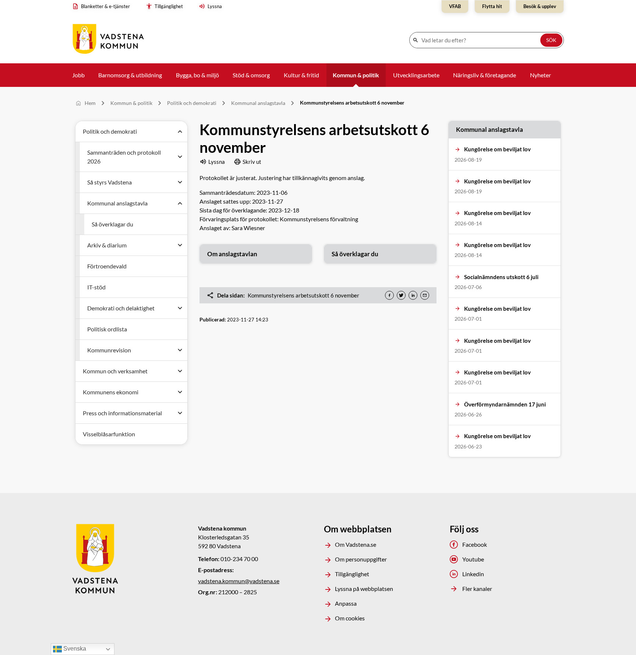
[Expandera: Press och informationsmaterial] (180, 413)
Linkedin (473, 573)
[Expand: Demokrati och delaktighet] (180, 308)
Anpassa (346, 603)
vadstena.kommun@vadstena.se (238, 580)
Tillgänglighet (352, 573)
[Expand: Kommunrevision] (180, 350)
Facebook (474, 544)
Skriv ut (252, 161)
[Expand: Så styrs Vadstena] (180, 182)
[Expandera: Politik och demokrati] (180, 131)
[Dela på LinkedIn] (413, 295)
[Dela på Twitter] (401, 295)
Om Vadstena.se (355, 544)
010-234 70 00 (239, 558)
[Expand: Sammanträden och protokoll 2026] (180, 156)
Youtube (473, 559)
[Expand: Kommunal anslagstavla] (180, 203)
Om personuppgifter (361, 559)
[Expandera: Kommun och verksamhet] (180, 371)
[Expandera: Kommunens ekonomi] (180, 392)
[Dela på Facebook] (389, 295)
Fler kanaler (477, 588)
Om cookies (350, 617)
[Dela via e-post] (424, 295)
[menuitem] (103, 6)
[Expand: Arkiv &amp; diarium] (180, 245)
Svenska (74, 648)
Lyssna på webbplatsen (364, 588)
